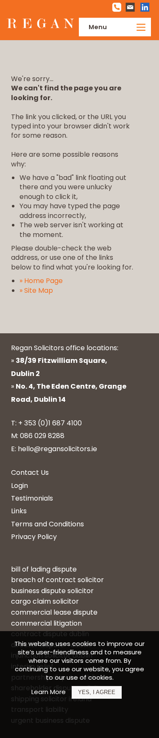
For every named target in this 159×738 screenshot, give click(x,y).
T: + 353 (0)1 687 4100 (46, 423)
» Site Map (36, 290)
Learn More (48, 691)
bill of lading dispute (44, 569)
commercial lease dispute (54, 612)
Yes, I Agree (96, 692)
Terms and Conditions (47, 524)
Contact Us (30, 472)
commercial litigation (46, 623)
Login (19, 485)
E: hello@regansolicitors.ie (54, 449)
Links (19, 511)
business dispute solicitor (52, 591)
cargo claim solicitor (45, 601)
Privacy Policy (34, 537)
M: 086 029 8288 (37, 436)
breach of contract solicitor (57, 580)
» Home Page (41, 281)
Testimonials (32, 498)
